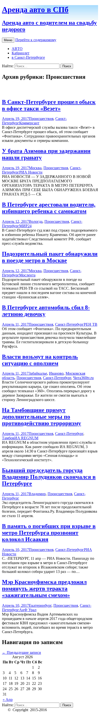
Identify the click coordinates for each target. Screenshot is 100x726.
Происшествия (41, 119)
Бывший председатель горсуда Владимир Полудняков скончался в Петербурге (49, 477)
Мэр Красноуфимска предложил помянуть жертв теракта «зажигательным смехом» (44, 588)
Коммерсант (29, 123)
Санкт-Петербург (69, 324)
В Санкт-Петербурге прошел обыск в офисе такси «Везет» (49, 105)
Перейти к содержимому (35, 40)
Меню (8, 40)
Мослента (27, 275)
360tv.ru (87, 378)
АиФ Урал (27, 610)
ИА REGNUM (26, 438)
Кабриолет (20, 53)
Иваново (56, 373)
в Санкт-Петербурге (28, 57)
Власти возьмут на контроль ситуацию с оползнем (40, 359)
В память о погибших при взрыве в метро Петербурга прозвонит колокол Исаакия (49, 532)
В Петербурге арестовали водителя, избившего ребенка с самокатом (48, 207)
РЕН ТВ (90, 324)
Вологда (35, 221)
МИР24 (25, 226)
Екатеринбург (40, 605)
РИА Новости (30, 172)
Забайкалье (38, 373)
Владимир (37, 494)
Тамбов (8, 438)
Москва (35, 168)
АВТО (17, 49)
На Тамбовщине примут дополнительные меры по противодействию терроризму (41, 416)
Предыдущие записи (21, 652)
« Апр (8, 699)
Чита (77, 378)
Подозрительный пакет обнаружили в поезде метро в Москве (50, 257)
